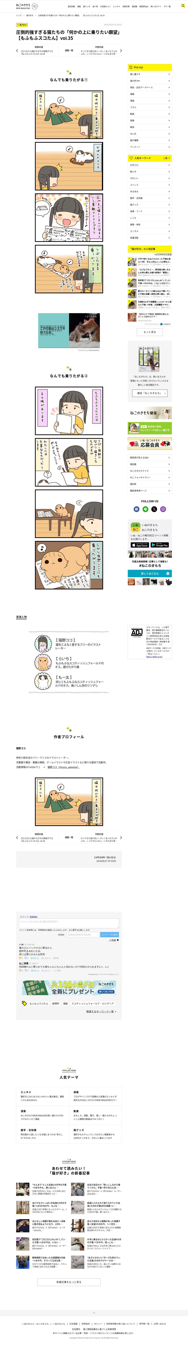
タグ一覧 (167, 6)
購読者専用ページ (138, 490)
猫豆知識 (71, 6)
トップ (18, 15)
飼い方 (133, 171)
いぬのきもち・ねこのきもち (35, 1324)
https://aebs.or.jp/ (154, 656)
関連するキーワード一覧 (100, 1011)
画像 (132, 120)
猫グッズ (134, 204)
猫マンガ (86, 6)
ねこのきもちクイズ (139, 470)
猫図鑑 (134, 6)
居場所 (55, 1003)
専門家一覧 (144, 1324)
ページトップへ (94, 1313)
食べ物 (95, 6)
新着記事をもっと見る (69, 1282)
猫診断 (133, 483)
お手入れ (134, 164)
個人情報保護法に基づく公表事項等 (99, 1329)
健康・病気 (135, 224)
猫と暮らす (135, 74)
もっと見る (150, 332)
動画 (132, 113)
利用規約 (86, 1324)
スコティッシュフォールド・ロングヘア (93, 1003)
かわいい (134, 178)
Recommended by (152, 324)
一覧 (165, 157)
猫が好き (29, 15)
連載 (79, 6)
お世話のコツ (105, 6)
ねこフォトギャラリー (140, 477)
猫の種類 (134, 140)
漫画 (65, 1003)
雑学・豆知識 (136, 197)
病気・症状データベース (141, 87)
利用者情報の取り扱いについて (120, 1324)
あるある (134, 191)
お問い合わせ (160, 1324)
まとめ (133, 133)
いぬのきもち (59, 1324)
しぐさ (133, 217)
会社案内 (76, 1329)
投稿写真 (126, 6)
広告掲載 (73, 1324)
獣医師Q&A (144, 6)
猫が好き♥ (135, 80)
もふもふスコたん (39, 1003)
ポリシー (98, 1324)
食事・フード (136, 211)
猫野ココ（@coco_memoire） (64, 767)
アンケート (135, 146)
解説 (132, 126)
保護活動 (134, 237)
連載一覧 (69, 50)
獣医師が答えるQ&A (139, 457)
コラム (133, 107)
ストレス (134, 184)
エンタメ (116, 6)
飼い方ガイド (156, 6)
